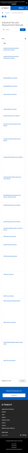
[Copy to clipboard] (3, 16)
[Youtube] (25, 435)
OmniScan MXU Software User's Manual (13, 157)
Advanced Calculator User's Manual (11, 205)
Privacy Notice (14, 445)
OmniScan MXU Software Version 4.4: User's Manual (12, 177)
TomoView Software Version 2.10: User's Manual (13, 229)
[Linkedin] (23, 435)
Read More (14, 4)
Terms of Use (14, 443)
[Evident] (5, 8)
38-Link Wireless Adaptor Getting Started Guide (13, 343)
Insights (4, 412)
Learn (3, 414)
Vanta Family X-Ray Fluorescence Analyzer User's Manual (11, 49)
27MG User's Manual (8, 274)
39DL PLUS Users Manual (9, 360)
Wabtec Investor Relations (8, 428)
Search (22, 29)
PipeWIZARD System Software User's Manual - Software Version (12, 196)
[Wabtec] (21, 8)
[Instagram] (22, 435)
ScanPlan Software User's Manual (11, 115)
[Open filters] (25, 39)
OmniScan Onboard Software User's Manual (12, 124)
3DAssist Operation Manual (9, 244)
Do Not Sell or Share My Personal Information (14, 449)
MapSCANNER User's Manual (10, 78)
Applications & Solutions (8, 409)
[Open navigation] (26, 8)
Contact (4, 425)
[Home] (2, 13)
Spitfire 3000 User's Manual (9, 94)
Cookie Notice (14, 447)
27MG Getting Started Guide (10, 256)
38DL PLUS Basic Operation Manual (11, 300)
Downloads (7, 12)
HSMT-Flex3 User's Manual (9, 236)
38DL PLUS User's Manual (9, 322)
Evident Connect (6, 420)
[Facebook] (20, 435)
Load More (22, 380)
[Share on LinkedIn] (5, 16)
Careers (4, 422)
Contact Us (14, 395)
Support (4, 417)
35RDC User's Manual (8, 296)
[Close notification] (26, 3)
